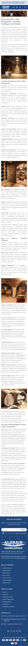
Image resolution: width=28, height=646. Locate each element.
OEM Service (6, 604)
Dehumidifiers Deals (8, 597)
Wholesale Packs (7, 601)
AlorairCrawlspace (11, 637)
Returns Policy (6, 573)
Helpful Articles (7, 582)
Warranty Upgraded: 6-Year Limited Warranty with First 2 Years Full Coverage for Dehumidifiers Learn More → (14, 2)
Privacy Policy (23, 533)
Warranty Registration (8, 599)
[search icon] (13, 7)
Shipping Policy (7, 570)
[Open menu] (25, 7)
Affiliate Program (7, 568)
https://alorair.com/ (21, 558)
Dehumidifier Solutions (9, 606)
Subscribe (23, 529)
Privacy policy (6, 575)
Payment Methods (7, 580)
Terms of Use (18, 533)
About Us (5, 592)
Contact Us (5, 594)
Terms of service (7, 577)
